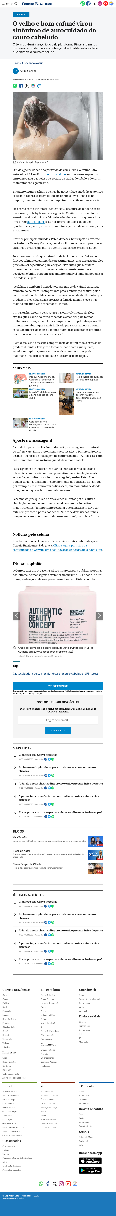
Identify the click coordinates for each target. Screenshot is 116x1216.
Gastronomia (84, 1003)
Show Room (7, 1115)
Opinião (5, 1031)
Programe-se (84, 1026)
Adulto (5, 1162)
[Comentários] (39, 87)
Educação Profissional (50, 1031)
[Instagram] (100, 5)
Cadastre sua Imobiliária (12, 1135)
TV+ (81, 1038)
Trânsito (6, 1047)
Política (5, 1003)
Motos (43, 1115)
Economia (6, 1011)
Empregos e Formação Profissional (17, 1158)
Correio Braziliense (16, 989)
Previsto (44, 1054)
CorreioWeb (87, 989)
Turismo (5, 1043)
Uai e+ (82, 1145)
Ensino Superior (47, 999)
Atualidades (84, 1122)
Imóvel (7, 1086)
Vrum (44, 1086)
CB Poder (83, 1099)
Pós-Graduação (47, 1035)
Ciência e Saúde (9, 1027)
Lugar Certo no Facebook (13, 1127)
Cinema (82, 1022)
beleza (38, 673)
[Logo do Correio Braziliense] (37, 3)
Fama (81, 995)
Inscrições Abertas (49, 1062)
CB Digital (6, 1066)
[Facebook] (88, 5)
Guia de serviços (9, 1111)
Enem (43, 1011)
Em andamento (47, 1058)
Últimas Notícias (48, 1015)
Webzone (83, 1007)
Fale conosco (46, 1039)
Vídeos (44, 1111)
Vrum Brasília (84, 1103)
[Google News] (111, 5)
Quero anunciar (9, 1146)
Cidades (5, 999)
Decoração (7, 1119)
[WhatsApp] (82, 5)
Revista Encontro (91, 1109)
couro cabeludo (55, 174)
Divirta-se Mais (89, 1016)
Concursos (48, 1044)
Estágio (44, 1007)
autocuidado (36, 221)
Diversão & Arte (9, 1019)
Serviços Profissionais (11, 1166)
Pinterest (92, 673)
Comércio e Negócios (11, 1170)
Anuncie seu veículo (49, 1095)
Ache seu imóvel (9, 1091)
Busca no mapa (8, 1099)
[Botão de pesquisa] (16, 3)
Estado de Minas (86, 1137)
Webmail (83, 1011)
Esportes (6, 1023)
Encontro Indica (85, 1126)
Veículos (6, 1154)
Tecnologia (7, 1039)
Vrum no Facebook (49, 1119)
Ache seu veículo (48, 1091)
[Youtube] (105, 5)
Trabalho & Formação (50, 1003)
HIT (80, 1034)
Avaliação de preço (49, 1107)
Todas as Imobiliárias (11, 1131)
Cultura (44, 1019)
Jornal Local (84, 1095)
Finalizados (45, 1066)
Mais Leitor (84, 1042)
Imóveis (5, 1150)
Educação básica (48, 995)
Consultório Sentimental (89, 999)
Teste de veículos (48, 1103)
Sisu (42, 1027)
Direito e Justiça (9, 1062)
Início (18, 63)
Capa (4, 995)
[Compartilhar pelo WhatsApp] (52, 760)
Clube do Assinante (10, 1074)
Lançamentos (8, 1103)
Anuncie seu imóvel (10, 1095)
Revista (82, 1118)
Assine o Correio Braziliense (14, 1078)
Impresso (9, 1052)
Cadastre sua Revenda (50, 1127)
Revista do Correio (33, 63)
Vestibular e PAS (48, 1023)
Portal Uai (83, 1141)
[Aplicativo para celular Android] (90, 1170)
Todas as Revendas (49, 1123)
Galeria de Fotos (9, 1123)
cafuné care (52, 673)
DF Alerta (83, 1091)
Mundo (5, 1015)
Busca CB (6, 1070)
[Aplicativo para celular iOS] (90, 1161)
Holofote (6, 1035)
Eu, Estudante (50, 989)
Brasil (4, 1007)
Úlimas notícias (8, 1107)
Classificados (11, 1141)
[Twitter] (94, 5)
